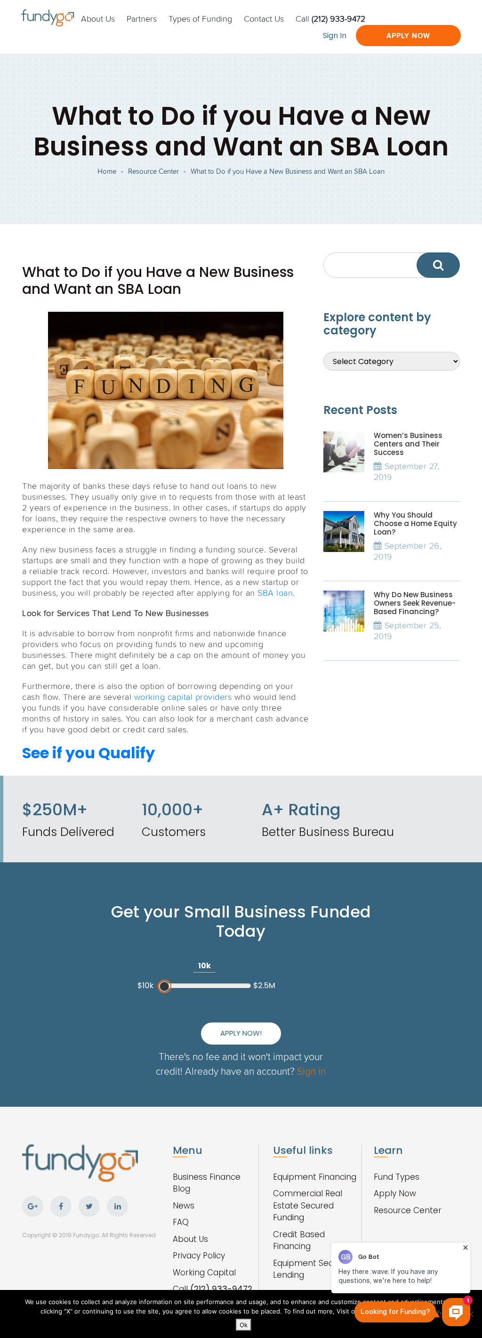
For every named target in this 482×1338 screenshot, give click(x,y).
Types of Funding (200, 18)
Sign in (311, 1071)
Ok (244, 1325)
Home (106, 171)
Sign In (334, 35)
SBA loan (275, 592)
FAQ (181, 1222)
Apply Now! (241, 1033)
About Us (98, 18)
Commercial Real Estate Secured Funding (307, 1205)
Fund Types (396, 1177)
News (183, 1205)
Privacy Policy (199, 1255)
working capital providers (183, 696)
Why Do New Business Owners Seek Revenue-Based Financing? (415, 603)
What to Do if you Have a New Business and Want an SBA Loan (288, 171)
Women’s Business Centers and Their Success (408, 443)
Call (330, 18)
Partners (142, 18)
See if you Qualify (88, 752)
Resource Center (153, 171)
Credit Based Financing (299, 1240)
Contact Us (264, 18)
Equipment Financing (314, 1177)
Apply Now (408, 36)
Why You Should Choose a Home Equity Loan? (415, 523)
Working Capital (204, 1272)
